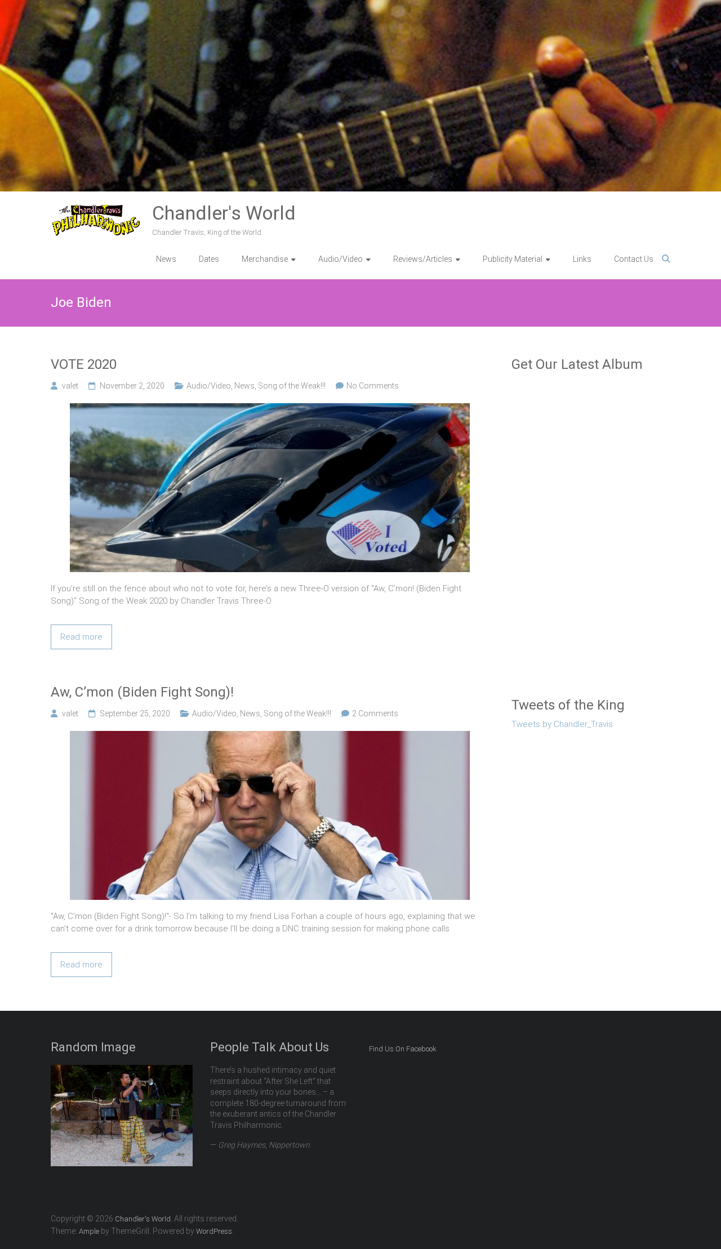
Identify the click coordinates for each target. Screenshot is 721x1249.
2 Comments (375, 713)
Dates (209, 259)
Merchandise (265, 259)
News (166, 259)
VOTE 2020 (84, 364)
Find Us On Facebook (403, 1049)
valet (70, 385)
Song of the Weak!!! (292, 385)
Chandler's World (224, 213)
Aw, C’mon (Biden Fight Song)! (142, 692)
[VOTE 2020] (270, 409)
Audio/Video (208, 385)
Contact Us (633, 259)
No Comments (372, 385)
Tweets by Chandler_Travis (562, 724)
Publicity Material (512, 259)
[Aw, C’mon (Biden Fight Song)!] (270, 737)
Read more (81, 637)
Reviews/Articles (422, 259)
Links (582, 259)
